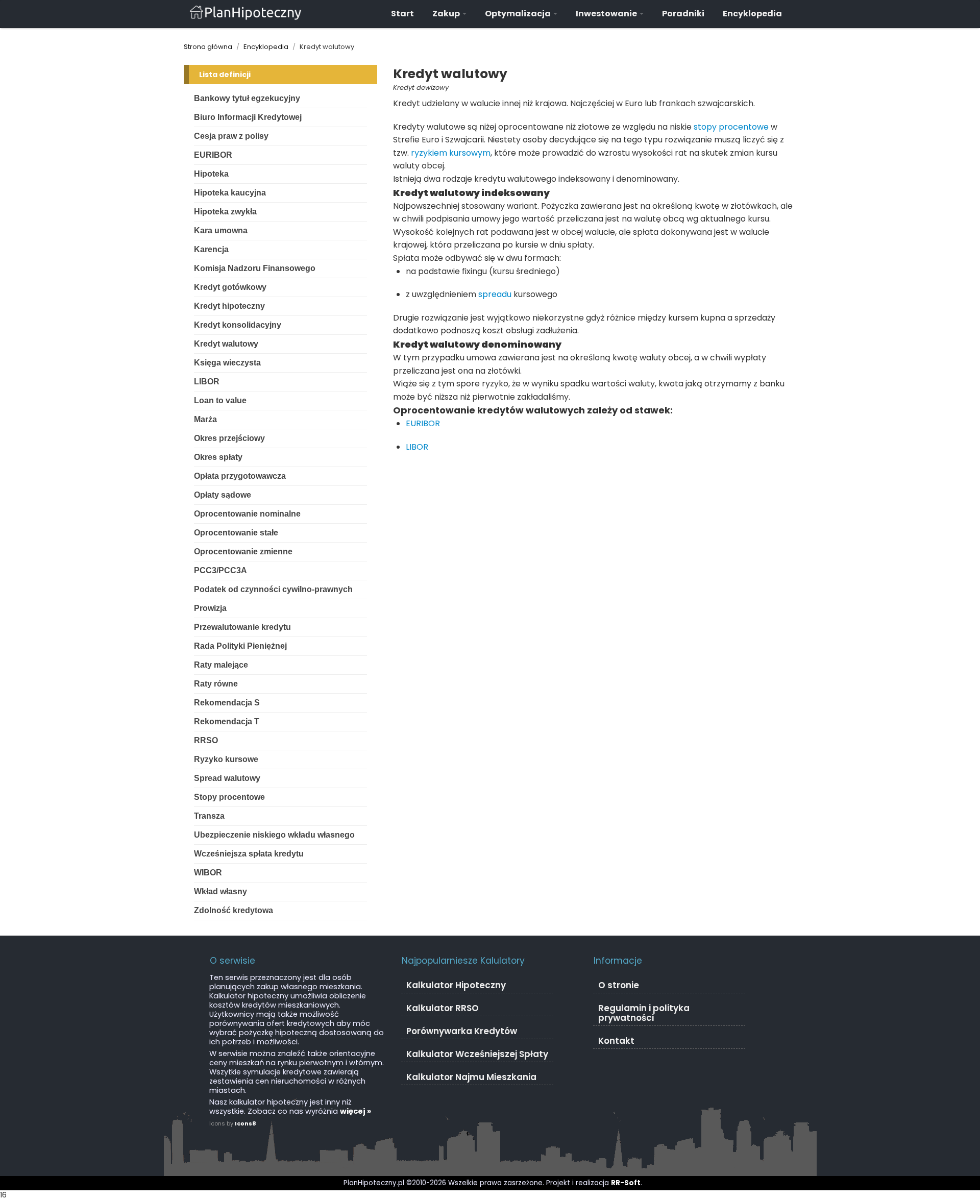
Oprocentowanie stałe (236, 532)
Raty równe (216, 683)
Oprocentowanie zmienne (243, 551)
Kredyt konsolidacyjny (237, 325)
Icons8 (245, 1123)
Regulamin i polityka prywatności (644, 1013)
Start (402, 13)
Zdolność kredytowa (233, 910)
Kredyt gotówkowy (230, 287)
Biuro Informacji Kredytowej (248, 117)
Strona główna (208, 47)
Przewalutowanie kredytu (242, 627)
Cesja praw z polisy (231, 136)
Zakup (446, 13)
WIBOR (208, 872)
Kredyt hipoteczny (229, 306)
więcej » (355, 1111)
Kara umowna (221, 230)
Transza (209, 816)
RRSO (206, 740)
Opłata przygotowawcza (240, 476)
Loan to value (220, 400)
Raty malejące (221, 664)
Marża (205, 419)
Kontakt (616, 1041)
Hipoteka (211, 173)
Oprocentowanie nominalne (247, 513)
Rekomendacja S (227, 702)
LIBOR (206, 381)
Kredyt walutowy (226, 343)
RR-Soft (626, 1183)
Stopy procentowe (229, 797)
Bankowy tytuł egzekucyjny (247, 98)
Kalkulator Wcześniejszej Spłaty (477, 1054)
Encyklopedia (752, 13)
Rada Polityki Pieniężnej (240, 646)
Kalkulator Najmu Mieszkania (471, 1077)
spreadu (494, 294)
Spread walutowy (227, 778)
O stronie (618, 985)
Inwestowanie (607, 13)
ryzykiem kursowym (451, 153)
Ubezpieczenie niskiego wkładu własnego (274, 834)
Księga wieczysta (227, 362)
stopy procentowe (731, 127)
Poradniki (683, 13)
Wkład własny (220, 891)
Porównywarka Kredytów (461, 1031)
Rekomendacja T (226, 721)
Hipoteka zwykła (225, 211)
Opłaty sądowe (222, 495)
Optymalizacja (518, 13)
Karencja (211, 249)
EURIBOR (213, 155)
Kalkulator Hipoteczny (456, 985)
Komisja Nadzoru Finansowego (254, 268)
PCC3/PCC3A (220, 570)
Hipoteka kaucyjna (230, 192)
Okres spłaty (218, 457)
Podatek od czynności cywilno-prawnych (273, 589)
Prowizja (210, 608)
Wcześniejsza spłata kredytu (249, 853)
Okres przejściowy (229, 438)
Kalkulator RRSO (442, 1008)
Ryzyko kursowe (226, 759)
